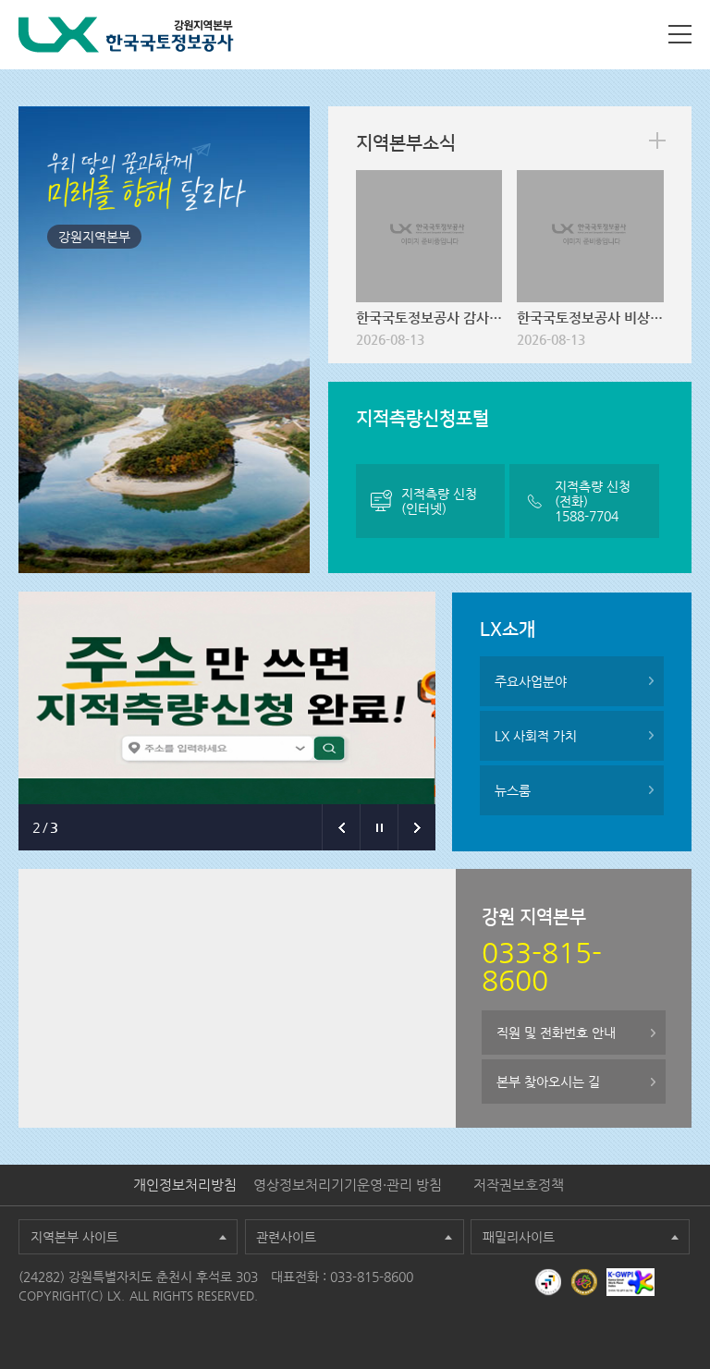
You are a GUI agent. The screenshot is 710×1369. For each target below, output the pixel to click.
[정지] (379, 827)
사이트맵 (680, 34)
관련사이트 (286, 1236)
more (657, 140)
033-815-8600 (371, 1276)
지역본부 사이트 (74, 1236)
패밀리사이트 (519, 1236)
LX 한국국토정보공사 (126, 35)
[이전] (341, 827)
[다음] (416, 827)
